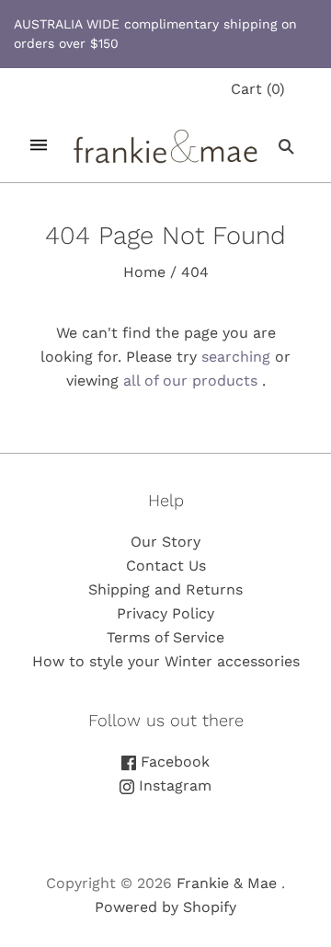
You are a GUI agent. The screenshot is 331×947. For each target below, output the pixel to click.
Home (144, 272)
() (258, 89)
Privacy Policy (165, 613)
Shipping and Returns (165, 589)
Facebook (173, 761)
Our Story (165, 541)
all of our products (190, 380)
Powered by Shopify (165, 907)
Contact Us (166, 565)
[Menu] (39, 146)
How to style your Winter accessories (166, 661)
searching (235, 356)
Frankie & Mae (227, 883)
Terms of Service (165, 637)
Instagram (172, 785)
